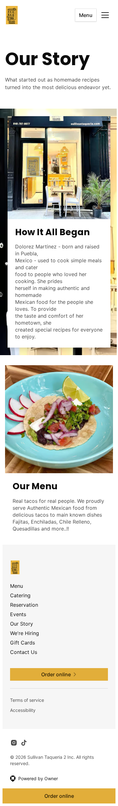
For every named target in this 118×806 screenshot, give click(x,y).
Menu (86, 15)
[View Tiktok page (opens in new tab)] (24, 742)
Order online (59, 796)
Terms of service (27, 700)
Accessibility (23, 710)
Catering (20, 595)
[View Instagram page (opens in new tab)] (14, 742)
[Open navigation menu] (105, 15)
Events (18, 614)
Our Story (21, 624)
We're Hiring (24, 633)
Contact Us (23, 652)
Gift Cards (22, 642)
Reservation (24, 605)
